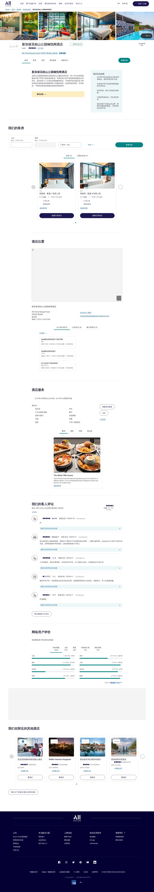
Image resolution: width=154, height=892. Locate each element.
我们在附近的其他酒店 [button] (24, 728)
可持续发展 (16, 847)
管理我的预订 (119, 837)
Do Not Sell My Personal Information (113, 872)
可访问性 (103, 419)
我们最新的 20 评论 (41, 614)
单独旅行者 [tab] (85, 649)
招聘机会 (16, 843)
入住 (17, 139)
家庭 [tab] (74, 649)
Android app (94, 843)
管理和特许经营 (18, 840)
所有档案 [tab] (56, 649)
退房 (41, 139)
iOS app (92, 840)
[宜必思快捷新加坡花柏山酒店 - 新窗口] (30, 747)
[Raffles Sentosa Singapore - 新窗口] (61, 747)
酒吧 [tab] (72, 431)
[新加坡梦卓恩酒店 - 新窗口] (123, 747)
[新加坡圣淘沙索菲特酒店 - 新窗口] (92, 747)
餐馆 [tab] (63, 431)
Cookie (85, 872)
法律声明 (95, 872)
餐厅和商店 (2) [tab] (92, 327)
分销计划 (16, 850)
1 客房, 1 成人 (65, 145)
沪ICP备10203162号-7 (83, 877)
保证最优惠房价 (142, 44)
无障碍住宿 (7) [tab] (82, 156)
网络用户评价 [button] (41, 632)
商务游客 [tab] (98, 649)
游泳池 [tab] (89, 431)
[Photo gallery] (77, 26)
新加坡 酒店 (27, 9)
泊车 (104, 413)
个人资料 (77, 872)
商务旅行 (41, 837)
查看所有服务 (107, 407)
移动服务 (93, 837)
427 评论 (40, 48)
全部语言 (67, 843)
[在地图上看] (77, 275)
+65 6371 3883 (85, 313)
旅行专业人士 (43, 843)
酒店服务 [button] (38, 390)
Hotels (7, 9)
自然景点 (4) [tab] (77, 327)
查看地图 (62, 53)
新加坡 (19, 9)
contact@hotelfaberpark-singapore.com (94, 316)
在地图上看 (24, 771)
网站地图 (67, 840)
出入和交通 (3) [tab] (61, 327)
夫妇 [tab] (66, 649)
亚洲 (13, 9)
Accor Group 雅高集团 (20, 837)
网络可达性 (68, 837)
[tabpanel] (77, 192)
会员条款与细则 (64, 872)
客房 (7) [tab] (69, 156)
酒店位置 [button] (38, 241)
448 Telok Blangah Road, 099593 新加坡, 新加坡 (40, 53)
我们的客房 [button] (16, 128)
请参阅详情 (57, 486)
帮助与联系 (119, 840)
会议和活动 (42, 840)
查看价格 (124, 60)
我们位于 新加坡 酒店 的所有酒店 (23, 792)
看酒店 (30, 777)
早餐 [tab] (80, 431)
